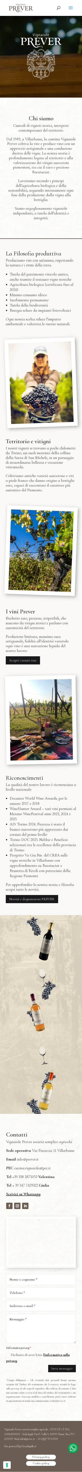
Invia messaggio (62, 1368)
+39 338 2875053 (31, 1176)
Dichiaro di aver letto (38, 1358)
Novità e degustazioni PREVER (32, 899)
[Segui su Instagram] (17, 1206)
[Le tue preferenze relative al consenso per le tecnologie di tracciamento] (7, 1465)
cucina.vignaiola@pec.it (32, 1168)
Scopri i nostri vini (22, 660)
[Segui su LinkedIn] (25, 1206)
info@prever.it (28, 1159)
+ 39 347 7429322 (27, 1185)
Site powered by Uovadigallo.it (20, 1446)
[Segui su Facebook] (9, 1206)
